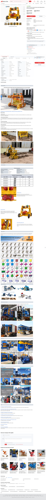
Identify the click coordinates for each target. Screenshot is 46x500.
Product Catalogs (10, 477)
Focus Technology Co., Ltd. (18, 497)
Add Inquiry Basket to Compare (13, 26)
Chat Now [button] (41, 16)
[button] (30, 58)
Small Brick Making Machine (30, 491)
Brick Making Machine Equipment (22, 491)
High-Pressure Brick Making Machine (20, 486)
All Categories (3, 3)
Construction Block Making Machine (5, 491)
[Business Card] (44, 59)
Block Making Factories (27, 489)
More (1, 492)
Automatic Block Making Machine (34, 489)
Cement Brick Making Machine (12, 486)
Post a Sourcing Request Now (19, 444)
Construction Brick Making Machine (14, 491)
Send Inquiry (31, 16)
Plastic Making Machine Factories (11, 489)
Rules (44, 3)
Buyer (29, 3)
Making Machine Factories (4, 489)
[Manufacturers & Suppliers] (4, 1)
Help (33, 3)
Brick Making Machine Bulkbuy (38, 491)
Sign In (27, 53)
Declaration (30, 497)
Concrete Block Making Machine (20, 489)
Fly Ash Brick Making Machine (4, 486)
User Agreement (26, 497)
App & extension (37, 3)
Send (5, 444)
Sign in (44, 1)
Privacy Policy (33, 497)
